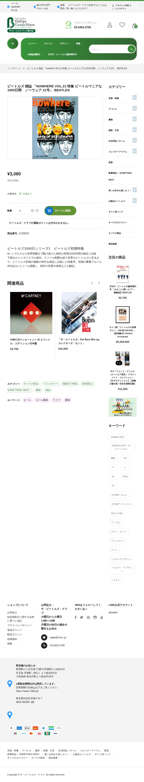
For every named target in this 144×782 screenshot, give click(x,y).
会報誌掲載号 (34, 54)
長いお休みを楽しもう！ (120, 190)
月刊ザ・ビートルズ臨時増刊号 (62, 54)
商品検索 (113, 244)
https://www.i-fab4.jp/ (27, 691)
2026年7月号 (117, 437)
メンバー (32, 43)
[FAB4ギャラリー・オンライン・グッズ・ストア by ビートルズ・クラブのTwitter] (81, 617)
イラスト (115, 580)
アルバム (48, 43)
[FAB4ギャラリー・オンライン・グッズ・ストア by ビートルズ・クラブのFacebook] (75, 617)
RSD (125, 476)
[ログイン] (110, 25)
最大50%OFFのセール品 (43, 7)
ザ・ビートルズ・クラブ (32, 774)
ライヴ (56, 400)
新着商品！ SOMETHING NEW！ (24, 754)
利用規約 (12, 639)
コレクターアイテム (118, 151)
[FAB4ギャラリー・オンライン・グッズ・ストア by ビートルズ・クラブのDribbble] (88, 617)
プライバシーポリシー (19, 625)
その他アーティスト (121, 504)
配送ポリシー (14, 634)
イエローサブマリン (121, 559)
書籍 (111, 119)
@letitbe (113, 612)
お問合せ (12, 612)
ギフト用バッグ (116, 212)
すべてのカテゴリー (118, 222)
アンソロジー (117, 541)
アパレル (113, 109)
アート (114, 550)
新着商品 (62, 7)
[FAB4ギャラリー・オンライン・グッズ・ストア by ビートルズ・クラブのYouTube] (101, 617)
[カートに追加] (14, 362)
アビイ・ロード (119, 531)
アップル (115, 522)
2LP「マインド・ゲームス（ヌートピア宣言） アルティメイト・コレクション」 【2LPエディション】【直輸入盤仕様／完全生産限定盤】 (122, 377)
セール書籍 (42, 400)
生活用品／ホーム (117, 141)
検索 (9, 643)
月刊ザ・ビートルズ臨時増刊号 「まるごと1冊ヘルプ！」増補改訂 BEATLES (122, 289)
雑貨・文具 (114, 130)
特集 (78, 43)
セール (27, 400)
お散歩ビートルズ (117, 201)
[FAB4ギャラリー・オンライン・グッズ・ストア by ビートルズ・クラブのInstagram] (95, 617)
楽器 (111, 162)
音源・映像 (114, 98)
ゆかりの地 (116, 513)
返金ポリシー (14, 630)
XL (113, 485)
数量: (10, 210)
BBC (113, 458)
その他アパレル (119, 495)
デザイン (64, 43)
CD (125, 458)
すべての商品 (115, 233)
